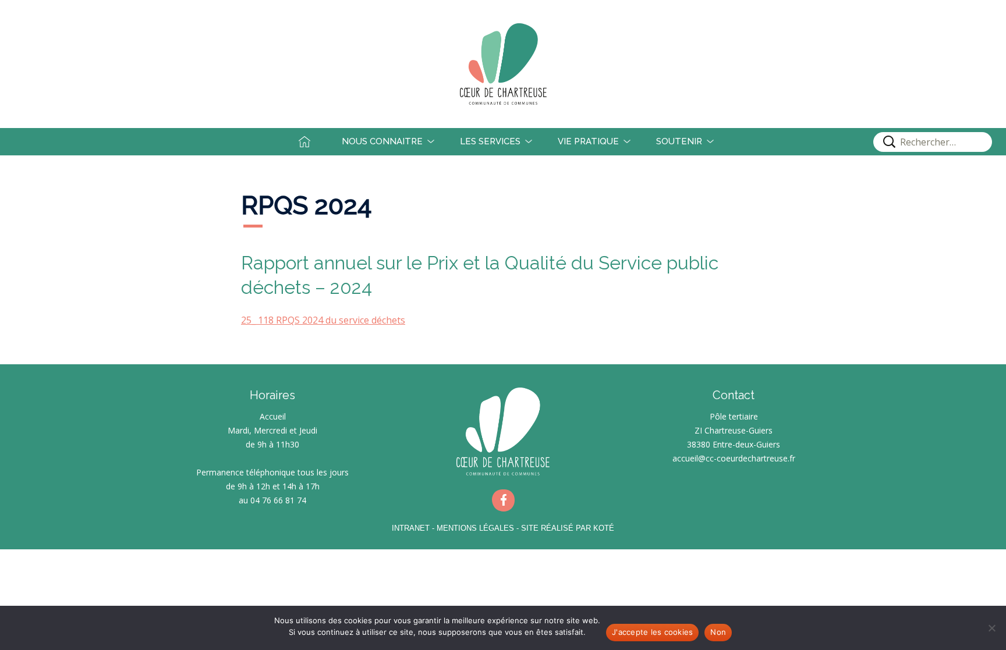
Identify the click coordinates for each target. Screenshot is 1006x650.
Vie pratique (588, 141)
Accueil (313, 141)
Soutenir (679, 141)
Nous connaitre (382, 141)
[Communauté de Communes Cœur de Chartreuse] (503, 64)
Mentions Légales (475, 528)
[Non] (991, 628)
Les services (490, 141)
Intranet (411, 528)
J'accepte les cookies (652, 632)
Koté (603, 528)
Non (718, 632)
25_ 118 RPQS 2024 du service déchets (323, 320)
